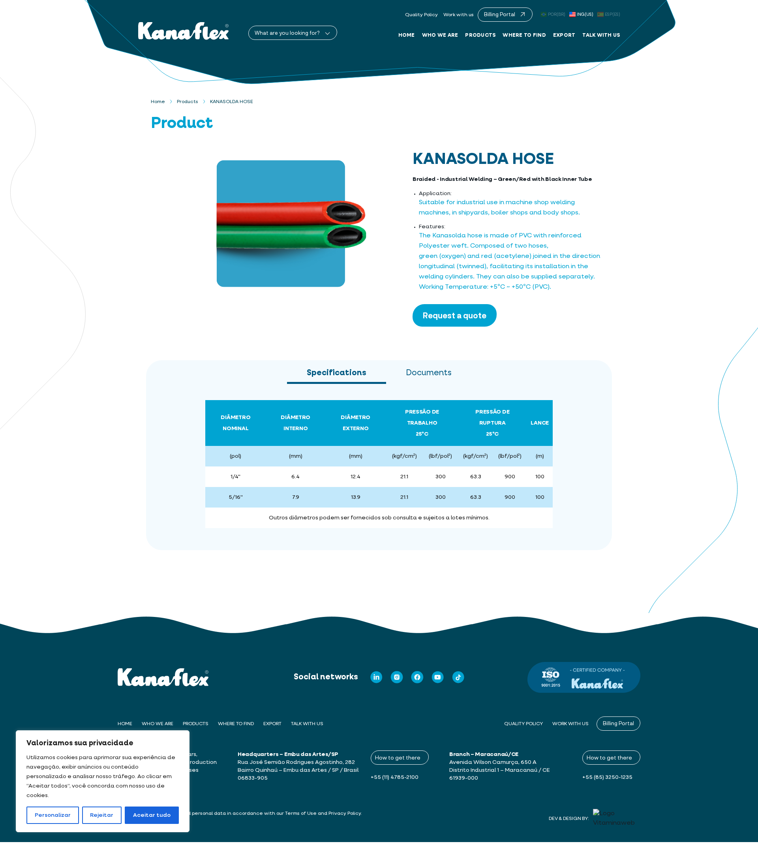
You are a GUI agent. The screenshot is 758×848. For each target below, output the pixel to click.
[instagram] (396, 677)
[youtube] (438, 677)
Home (406, 35)
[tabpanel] (379, 467)
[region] (103, 781)
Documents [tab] (429, 373)
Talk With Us (601, 35)
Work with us (458, 15)
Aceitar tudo (152, 815)
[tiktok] (458, 677)
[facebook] (417, 677)
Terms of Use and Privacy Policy (323, 813)
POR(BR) (556, 14)
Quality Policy (421, 15)
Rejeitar (101, 815)
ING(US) (585, 14)
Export (564, 35)
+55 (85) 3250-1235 (607, 777)
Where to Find (524, 35)
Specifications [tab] (336, 373)
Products (480, 35)
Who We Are (440, 35)
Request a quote (454, 315)
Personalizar (53, 815)
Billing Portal (618, 723)
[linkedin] (376, 677)
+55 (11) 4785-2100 (394, 777)
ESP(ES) (612, 14)
